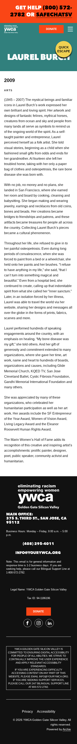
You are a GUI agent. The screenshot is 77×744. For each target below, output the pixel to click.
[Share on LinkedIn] (50, 623)
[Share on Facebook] (27, 623)
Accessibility (46, 711)
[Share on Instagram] (38, 623)
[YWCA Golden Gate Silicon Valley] (11, 29)
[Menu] (70, 29)
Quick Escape (63, 49)
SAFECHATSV (54, 15)
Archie (67, 729)
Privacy (27, 711)
